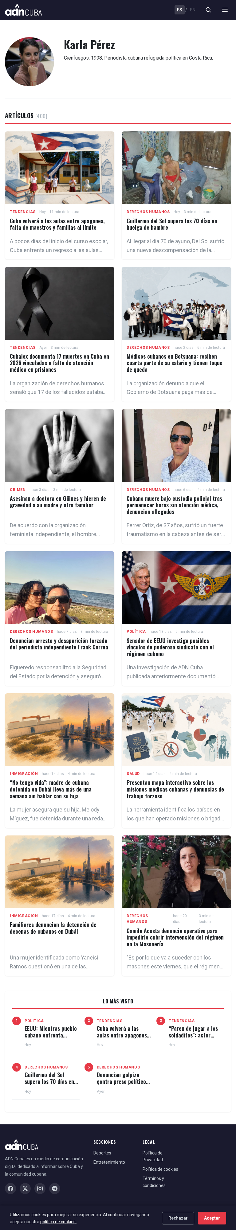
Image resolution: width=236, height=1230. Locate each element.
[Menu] (225, 10)
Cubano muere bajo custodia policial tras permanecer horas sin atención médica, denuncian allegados (174, 505)
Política (136, 631)
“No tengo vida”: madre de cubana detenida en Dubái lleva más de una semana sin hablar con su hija (51, 789)
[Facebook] (10, 1188)
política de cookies (58, 1221)
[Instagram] (39, 1188)
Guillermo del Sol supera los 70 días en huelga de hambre (172, 224)
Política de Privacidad (153, 1156)
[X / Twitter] (25, 1188)
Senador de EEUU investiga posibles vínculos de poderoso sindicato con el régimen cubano (170, 647)
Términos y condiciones (154, 1182)
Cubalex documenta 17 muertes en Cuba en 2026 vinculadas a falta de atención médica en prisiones (59, 362)
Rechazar (178, 1218)
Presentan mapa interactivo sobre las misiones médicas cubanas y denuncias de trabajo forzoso (175, 789)
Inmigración (24, 774)
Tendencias (23, 212)
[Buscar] (208, 9)
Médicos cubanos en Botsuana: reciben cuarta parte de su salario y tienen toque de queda (174, 362)
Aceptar (212, 1218)
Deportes (102, 1152)
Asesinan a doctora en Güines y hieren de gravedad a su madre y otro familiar (58, 501)
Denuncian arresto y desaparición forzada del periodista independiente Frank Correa (59, 643)
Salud (133, 774)
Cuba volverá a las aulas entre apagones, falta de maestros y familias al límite (57, 224)
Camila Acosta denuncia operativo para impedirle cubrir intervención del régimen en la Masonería (175, 937)
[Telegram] (54, 1188)
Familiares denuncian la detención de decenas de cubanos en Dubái (53, 928)
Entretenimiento (109, 1162)
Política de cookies (160, 1169)
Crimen (18, 490)
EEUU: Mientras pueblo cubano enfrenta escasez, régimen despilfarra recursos (51, 1038)
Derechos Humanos (148, 212)
